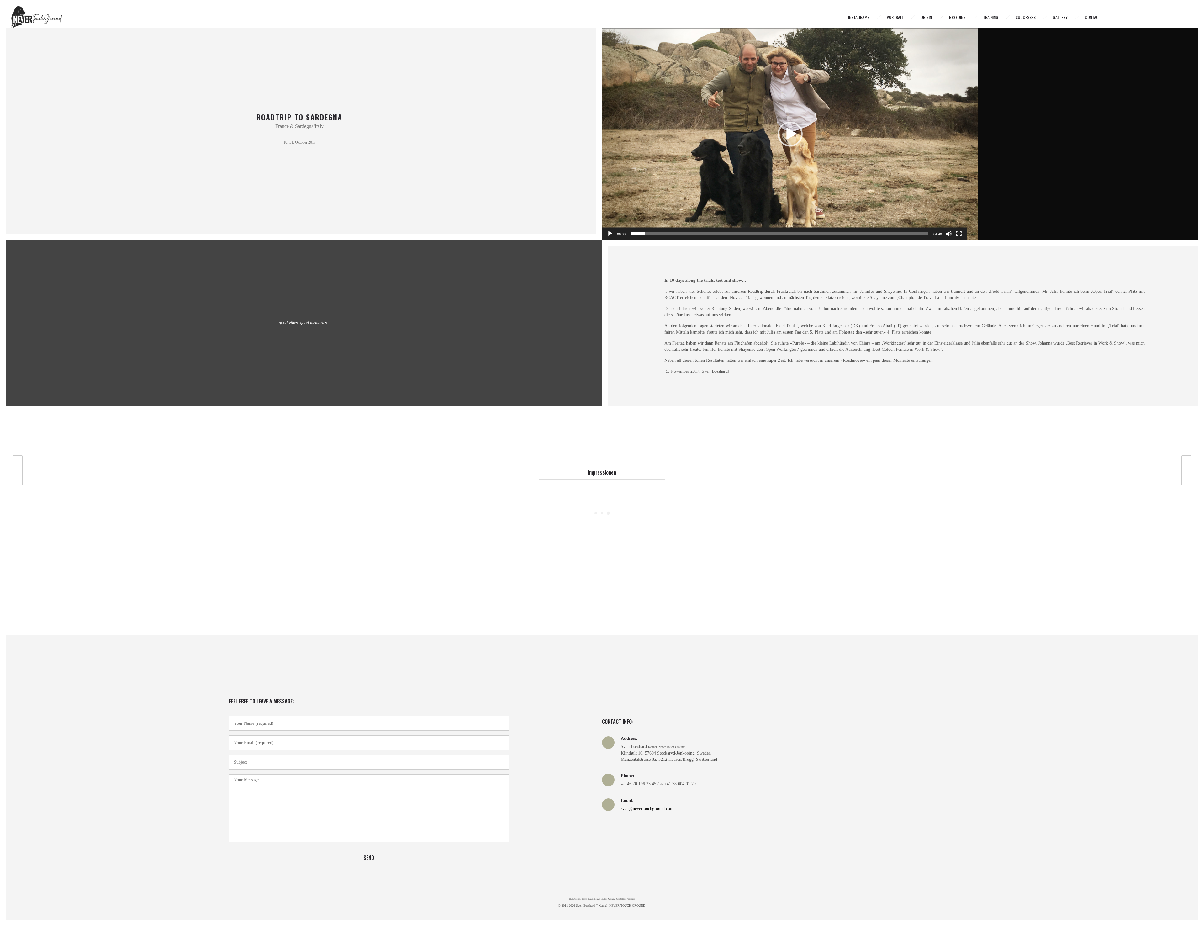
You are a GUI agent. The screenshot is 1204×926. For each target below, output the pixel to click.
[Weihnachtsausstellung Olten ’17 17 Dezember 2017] (1190, 470)
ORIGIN (926, 17)
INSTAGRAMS (858, 17)
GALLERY (1060, 17)
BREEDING (957, 17)
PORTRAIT (895, 17)
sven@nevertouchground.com (647, 808)
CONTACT (1093, 17)
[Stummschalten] (949, 233)
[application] (790, 134)
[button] (790, 134)
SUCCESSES (1026, 17)
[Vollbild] (959, 233)
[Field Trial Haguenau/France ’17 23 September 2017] (14, 470)
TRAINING (990, 17)
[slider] (779, 233)
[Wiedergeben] (610, 233)
